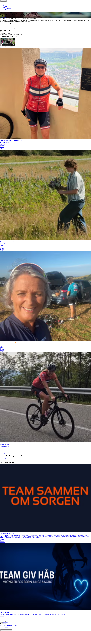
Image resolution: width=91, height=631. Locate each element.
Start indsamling (3, 17)
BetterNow (6, 627)
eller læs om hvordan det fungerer (6, 459)
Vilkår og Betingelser (13, 625)
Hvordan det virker (8, 8)
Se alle (4, 453)
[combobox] (5, 46)
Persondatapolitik (3, 625)
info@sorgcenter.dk (6, 622)
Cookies (8, 625)
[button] (3, 5)
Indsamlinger (5, 2)
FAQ (5, 9)
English (6, 6)
